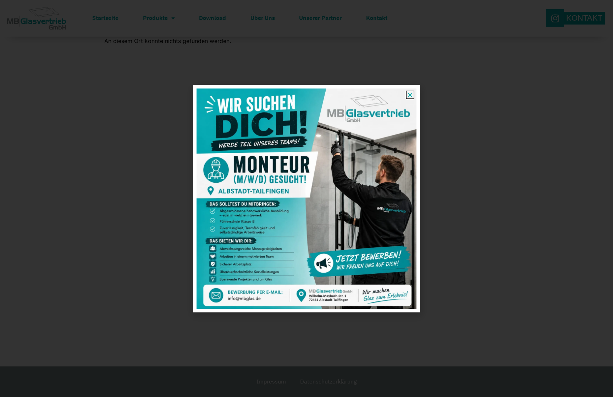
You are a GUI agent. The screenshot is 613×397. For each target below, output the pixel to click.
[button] (410, 95)
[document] (306, 198)
